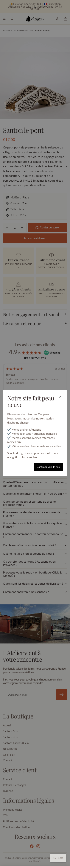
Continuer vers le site (48, 467)
